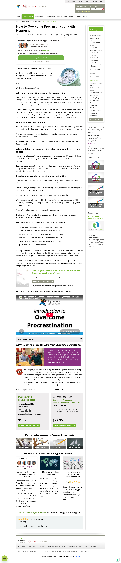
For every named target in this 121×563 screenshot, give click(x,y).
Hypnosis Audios (27, 16)
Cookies (80, 546)
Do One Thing (93, 47)
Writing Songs (94, 115)
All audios (94, 9)
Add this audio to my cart (30, 425)
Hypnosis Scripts (39, 16)
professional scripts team (26, 466)
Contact (70, 546)
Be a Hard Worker (95, 33)
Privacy (75, 546)
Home (18, 16)
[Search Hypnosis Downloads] (103, 9)
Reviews (71, 16)
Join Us (85, 16)
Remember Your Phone (96, 92)
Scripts (48, 546)
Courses (59, 16)
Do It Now (92, 45)
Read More (93, 90)
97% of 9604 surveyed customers (32, 513)
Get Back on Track (95, 52)
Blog (65, 16)
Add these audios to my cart (65, 425)
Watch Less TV (94, 103)
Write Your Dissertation (96, 110)
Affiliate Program (59, 546)
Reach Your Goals (95, 87)
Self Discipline (94, 95)
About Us (78, 16)
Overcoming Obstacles (96, 76)
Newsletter (86, 546)
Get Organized (94, 55)
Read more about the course (43, 281)
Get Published (94, 58)
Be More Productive (95, 35)
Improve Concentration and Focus (66, 403)
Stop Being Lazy (94, 98)
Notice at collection (48, 556)
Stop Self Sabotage (95, 100)
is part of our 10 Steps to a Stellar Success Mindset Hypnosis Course (56, 271)
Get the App (93, 546)
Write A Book (93, 105)
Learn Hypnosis (51, 16)
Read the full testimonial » (95, 144)
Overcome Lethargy (95, 69)
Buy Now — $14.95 (41, 58)
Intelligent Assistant (87, 11)
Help (65, 546)
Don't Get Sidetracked (96, 50)
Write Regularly (94, 108)
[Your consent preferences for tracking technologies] (117, 559)
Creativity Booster (95, 42)
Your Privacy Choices (66, 556)
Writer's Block (93, 113)
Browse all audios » (95, 119)
